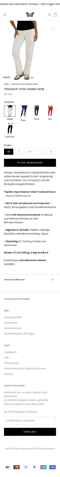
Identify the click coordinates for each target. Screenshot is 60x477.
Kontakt (8, 374)
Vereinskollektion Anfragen (19, 333)
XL (51, 151)
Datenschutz (11, 363)
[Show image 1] (27, 77)
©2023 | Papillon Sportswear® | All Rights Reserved (30, 448)
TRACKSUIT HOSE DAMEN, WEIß (24, 84)
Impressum (10, 352)
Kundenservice (12, 328)
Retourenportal (13, 317)
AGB (6, 357)
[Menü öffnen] (4, 14)
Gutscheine (11, 322)
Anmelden (30, 431)
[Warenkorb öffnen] (55, 14)
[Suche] (49, 14)
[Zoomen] (53, 29)
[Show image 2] (32, 77)
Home (6, 84)
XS (8, 151)
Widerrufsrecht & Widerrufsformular (25, 368)
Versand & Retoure (14, 279)
